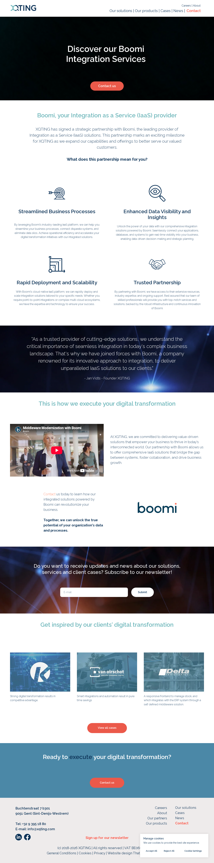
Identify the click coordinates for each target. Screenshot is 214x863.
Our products (146, 11)
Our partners (157, 818)
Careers (187, 5)
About (197, 5)
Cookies (85, 853)
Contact (194, 11)
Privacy (100, 853)
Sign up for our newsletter (107, 838)
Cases (166, 11)
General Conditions (61, 853)
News (178, 11)
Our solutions (121, 11)
